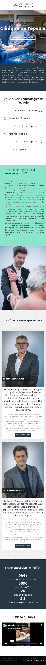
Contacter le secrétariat (23, 37)
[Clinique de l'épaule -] (23, 5)
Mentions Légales (32, 660)
